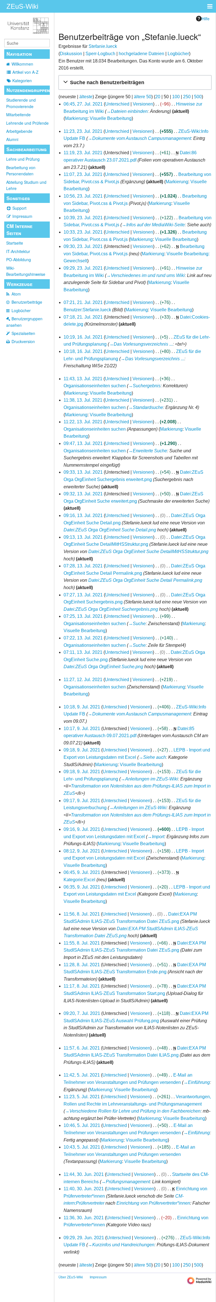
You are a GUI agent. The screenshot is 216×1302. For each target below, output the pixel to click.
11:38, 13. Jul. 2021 (83, 400)
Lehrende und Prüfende (27, 123)
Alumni (12, 139)
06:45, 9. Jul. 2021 (82, 872)
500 (198, 96)
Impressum (22, 216)
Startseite (14, 243)
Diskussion (71, 53)
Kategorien (22, 80)
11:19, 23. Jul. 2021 (83, 152)
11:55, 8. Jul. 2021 (82, 943)
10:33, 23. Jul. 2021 (83, 232)
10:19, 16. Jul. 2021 (83, 337)
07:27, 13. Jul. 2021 (83, 594)
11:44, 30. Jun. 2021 (84, 1174)
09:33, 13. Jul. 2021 (83, 472)
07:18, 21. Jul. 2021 (83, 317)
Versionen (143, 104)
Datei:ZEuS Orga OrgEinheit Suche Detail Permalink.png (145, 580)
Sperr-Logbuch (100, 53)
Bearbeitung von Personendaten (20, 170)
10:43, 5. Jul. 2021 (82, 1147)
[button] (135, 83)
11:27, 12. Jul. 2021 (83, 679)
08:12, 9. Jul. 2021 (82, 851)
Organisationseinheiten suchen (95, 385)
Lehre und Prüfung (23, 159)
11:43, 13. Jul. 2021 (83, 378)
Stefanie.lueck (103, 46)
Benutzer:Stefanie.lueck (87, 309)
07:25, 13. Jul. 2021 (83, 616)
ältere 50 (142, 96)
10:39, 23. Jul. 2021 (83, 217)
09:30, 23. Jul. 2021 (83, 246)
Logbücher (21, 310)
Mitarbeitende (18, 114)
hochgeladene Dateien (141, 53)
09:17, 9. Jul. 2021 (82, 800)
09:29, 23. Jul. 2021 (83, 268)
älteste (86, 96)
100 (176, 96)
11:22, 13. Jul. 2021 (83, 421)
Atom (16, 294)
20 (157, 96)
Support (19, 208)
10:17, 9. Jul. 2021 (82, 728)
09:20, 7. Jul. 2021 (82, 1013)
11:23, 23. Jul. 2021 (83, 131)
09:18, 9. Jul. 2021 (82, 750)
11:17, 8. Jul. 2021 (82, 986)
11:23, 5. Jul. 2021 (82, 1096)
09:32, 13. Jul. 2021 (83, 493)
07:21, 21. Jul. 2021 (83, 302)
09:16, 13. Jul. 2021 (83, 515)
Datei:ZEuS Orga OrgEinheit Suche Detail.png (110, 529)
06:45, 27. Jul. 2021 (83, 104)
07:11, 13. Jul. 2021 (83, 652)
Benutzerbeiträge (27, 302)
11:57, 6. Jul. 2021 (82, 1048)
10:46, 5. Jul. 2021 (82, 1125)
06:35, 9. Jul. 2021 (82, 887)
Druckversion (23, 341)
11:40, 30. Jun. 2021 (84, 1188)
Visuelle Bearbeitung (111, 118)
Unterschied (117, 104)
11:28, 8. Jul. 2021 (82, 964)
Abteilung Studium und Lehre (26, 185)
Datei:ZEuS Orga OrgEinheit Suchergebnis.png (111, 609)
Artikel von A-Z (25, 72)
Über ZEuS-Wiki (70, 1277)
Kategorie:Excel (79, 879)
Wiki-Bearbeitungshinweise (25, 271)
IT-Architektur (18, 251)
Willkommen (22, 64)
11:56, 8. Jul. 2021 (82, 914)
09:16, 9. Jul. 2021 (82, 829)
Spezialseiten (23, 333)
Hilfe (206, 18)
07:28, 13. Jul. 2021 (83, 565)
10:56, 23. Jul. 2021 (83, 196)
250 (187, 96)
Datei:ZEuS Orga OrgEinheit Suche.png (103, 666)
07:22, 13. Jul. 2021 (83, 638)
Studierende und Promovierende (21, 103)
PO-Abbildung (18, 259)
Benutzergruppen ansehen (24, 322)
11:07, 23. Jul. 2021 (83, 174)
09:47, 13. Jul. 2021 (83, 443)
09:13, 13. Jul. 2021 (83, 537)
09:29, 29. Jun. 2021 (84, 1237)
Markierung (76, 118)
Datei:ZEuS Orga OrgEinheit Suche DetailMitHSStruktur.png (148, 551)
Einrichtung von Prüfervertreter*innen (153, 1203)
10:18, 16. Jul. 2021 (83, 351)
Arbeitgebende (19, 131)
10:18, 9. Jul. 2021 (82, 706)
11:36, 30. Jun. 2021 (84, 1217)
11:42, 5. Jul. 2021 (82, 1075)
